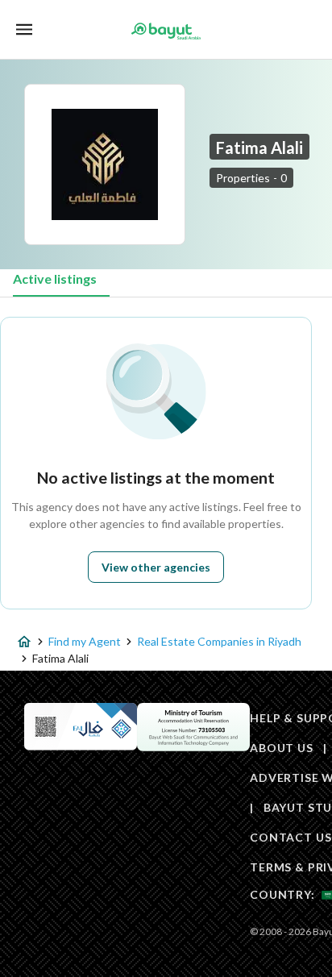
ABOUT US (281, 748)
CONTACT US (290, 837)
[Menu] (24, 29)
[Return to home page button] (166, 30)
